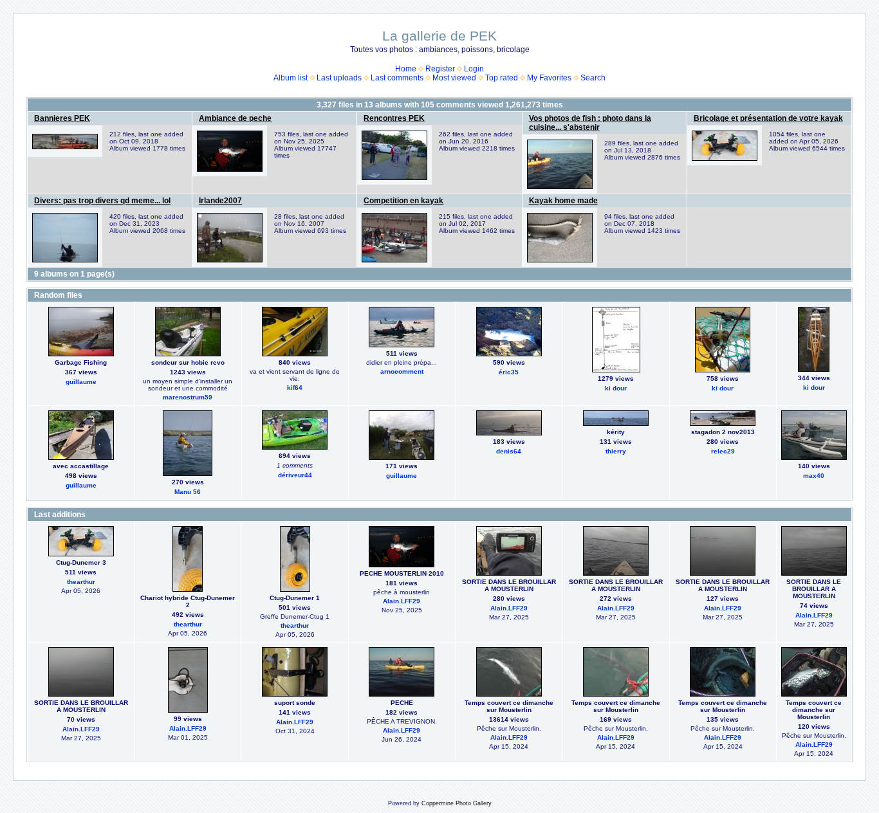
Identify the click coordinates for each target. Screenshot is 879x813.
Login (474, 68)
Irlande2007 (220, 200)
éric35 (509, 372)
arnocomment (401, 371)
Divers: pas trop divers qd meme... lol (102, 200)
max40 (813, 475)
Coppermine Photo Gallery (456, 803)
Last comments (397, 77)
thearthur (81, 581)
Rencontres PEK (394, 118)
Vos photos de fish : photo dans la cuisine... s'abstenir (590, 123)
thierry (616, 451)
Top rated (501, 77)
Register (440, 68)
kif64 (294, 387)
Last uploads (339, 77)
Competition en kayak (403, 200)
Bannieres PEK (62, 118)
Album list (290, 77)
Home (405, 68)
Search (593, 77)
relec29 (723, 451)
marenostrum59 (187, 397)
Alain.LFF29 (401, 601)
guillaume (81, 381)
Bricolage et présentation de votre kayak (768, 118)
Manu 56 (187, 491)
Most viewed (454, 77)
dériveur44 (295, 475)
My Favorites (549, 77)
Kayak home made (563, 200)
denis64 (508, 451)
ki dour (616, 388)
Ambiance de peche (235, 118)
